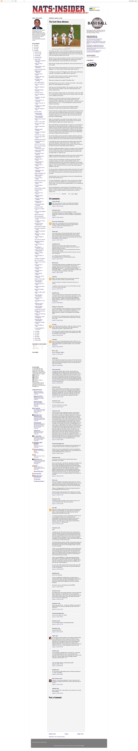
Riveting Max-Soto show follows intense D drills (38, 432)
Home (66, 734)
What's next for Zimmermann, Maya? (39, 148)
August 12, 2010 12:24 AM (57, 206)
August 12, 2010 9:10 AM (57, 335)
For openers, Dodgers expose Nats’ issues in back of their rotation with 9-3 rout (39, 418)
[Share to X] (74, 194)
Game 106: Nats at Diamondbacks (38, 320)
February (37, 340)
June (36, 333)
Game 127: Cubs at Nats (40, 121)
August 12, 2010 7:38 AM (57, 272)
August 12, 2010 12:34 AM (57, 217)
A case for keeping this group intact (39, 329)
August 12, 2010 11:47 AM (57, 476)
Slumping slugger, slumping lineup (38, 114)
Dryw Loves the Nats (56, 221)
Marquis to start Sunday (40, 279)
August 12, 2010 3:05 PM (57, 665)
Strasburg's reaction (39, 92)
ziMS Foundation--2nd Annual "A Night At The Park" (39, 468)
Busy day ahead (38, 111)
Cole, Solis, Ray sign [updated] (39, 199)
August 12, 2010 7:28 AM (57, 258)
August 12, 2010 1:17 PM (57, 624)
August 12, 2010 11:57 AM (57, 494)
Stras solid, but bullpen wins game (39, 205)
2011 (35, 48)
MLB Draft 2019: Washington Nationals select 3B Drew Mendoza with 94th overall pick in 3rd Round (39, 425)
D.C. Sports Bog (37, 436)
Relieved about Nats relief (40, 180)
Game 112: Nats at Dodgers (38, 265)
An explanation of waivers (40, 309)
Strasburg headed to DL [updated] (39, 142)
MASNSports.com (38, 459)
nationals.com (37, 430)
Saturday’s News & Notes (39, 392)
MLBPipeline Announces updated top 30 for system (39, 398)
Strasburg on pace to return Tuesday (39, 304)
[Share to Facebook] (75, 194)
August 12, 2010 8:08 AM (57, 302)
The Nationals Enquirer (39, 481)
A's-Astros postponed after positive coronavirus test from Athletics (94, 51)
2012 (35, 47)
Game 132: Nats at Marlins (38, 74)
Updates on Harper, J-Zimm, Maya (39, 176)
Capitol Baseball (37, 473)
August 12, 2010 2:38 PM (57, 646)
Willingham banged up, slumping (39, 242)
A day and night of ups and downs (39, 101)
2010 (35, 50)
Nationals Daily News (38, 471)
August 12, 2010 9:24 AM (57, 346)
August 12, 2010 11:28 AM (57, 439)
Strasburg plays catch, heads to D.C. (39, 157)
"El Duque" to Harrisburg (40, 258)
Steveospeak (55, 369)
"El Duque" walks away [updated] (39, 77)
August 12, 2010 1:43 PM (57, 631)
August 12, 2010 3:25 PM (57, 693)
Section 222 (54, 201)
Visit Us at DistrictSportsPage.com (38, 445)
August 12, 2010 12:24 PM (57, 569)
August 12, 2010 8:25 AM (57, 320)
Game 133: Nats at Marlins (38, 64)
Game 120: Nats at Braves (38, 186)
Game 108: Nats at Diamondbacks (38, 296)
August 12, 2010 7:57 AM (57, 288)
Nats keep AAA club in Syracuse (39, 154)
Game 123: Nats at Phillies (38, 165)
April (36, 336)
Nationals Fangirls (38, 401)
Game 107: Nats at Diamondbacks (38, 307)
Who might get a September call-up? (39, 248)
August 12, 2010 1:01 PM (57, 609)
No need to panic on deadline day (39, 202)
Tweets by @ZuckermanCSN (93, 56)
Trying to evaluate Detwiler (38, 274)
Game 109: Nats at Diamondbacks (38, 281)
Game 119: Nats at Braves (38, 190)
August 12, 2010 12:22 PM (57, 523)
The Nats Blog (37, 479)
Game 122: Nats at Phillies (38, 178)
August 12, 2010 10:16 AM (57, 396)
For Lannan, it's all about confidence (40, 221)
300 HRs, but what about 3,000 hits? (40, 312)
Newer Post (52, 734)
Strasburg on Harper (39, 206)
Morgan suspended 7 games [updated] (39, 117)
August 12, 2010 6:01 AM (57, 227)
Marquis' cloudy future (39, 214)
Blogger (82, 745)
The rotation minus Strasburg (38, 80)
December (37, 52)
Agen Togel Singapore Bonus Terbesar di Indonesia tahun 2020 (39, 404)
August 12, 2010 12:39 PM (57, 586)
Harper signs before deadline (39, 196)
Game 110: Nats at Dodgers (38, 271)
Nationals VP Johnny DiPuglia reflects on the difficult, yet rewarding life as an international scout (96, 42)
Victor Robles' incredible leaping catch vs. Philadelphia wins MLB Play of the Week (95, 46)
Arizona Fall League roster (40, 69)
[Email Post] (69, 193)
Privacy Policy (43, 742)
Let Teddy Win (37, 408)
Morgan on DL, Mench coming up (39, 277)
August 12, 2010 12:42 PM (57, 599)
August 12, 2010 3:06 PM (57, 674)
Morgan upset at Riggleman (38, 72)
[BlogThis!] (73, 194)
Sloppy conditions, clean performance (40, 67)
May (36, 334)
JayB (53, 276)
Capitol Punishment (38, 449)
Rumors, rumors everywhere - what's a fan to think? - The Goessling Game (39, 461)
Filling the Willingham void (40, 173)
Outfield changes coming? (40, 188)
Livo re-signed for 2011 (39, 82)
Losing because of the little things (39, 171)
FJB (35, 454)
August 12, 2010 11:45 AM (57, 453)
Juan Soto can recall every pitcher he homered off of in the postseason (94, 39)
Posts (35, 345)
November (37, 53)
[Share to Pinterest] (77, 194)
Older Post (80, 734)
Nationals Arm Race (38, 396)
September (37, 57)
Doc (53, 324)
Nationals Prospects (38, 391)
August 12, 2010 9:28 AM (57, 354)
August (36, 59)
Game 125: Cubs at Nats (40, 144)
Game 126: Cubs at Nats (40, 134)
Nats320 (35, 465)
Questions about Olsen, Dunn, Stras (39, 151)
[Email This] (71, 194)
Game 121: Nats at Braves (38, 183)
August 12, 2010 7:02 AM (57, 239)
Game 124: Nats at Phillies (38, 160)
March (36, 338)
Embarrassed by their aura (40, 139)
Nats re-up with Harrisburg (40, 145)
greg (53, 507)
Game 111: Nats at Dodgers (38, 268)
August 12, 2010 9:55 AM (57, 383)
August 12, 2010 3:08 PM (57, 684)
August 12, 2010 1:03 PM (57, 616)
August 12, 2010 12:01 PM (57, 503)
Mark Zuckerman (56, 678)
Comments (36, 348)
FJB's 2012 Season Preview (39, 455)
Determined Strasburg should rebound (39, 250)
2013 (35, 45)
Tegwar (53, 635)
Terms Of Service (36, 742)
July (36, 331)
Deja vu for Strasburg (39, 260)
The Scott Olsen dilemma (40, 239)
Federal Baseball (37, 422)
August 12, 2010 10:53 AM (57, 406)
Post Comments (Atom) (60, 736)
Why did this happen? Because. (39, 90)
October (37, 55)
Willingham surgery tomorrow (38, 130)
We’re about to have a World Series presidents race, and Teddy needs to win (39, 410)
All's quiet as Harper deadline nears (39, 224)
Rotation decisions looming (38, 298)
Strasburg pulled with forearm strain (39, 162)
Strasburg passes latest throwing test (39, 317)
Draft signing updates (39, 216)
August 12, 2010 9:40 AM (57, 365)
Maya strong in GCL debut (40, 226)
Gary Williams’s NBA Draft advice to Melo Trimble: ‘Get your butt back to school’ (39, 438)
